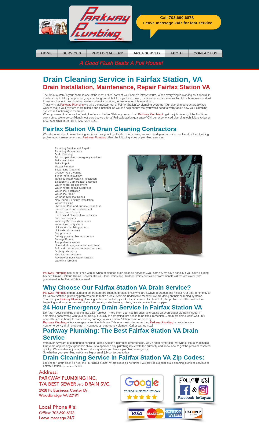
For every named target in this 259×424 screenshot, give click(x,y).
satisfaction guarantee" (132, 117)
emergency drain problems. (66, 325)
